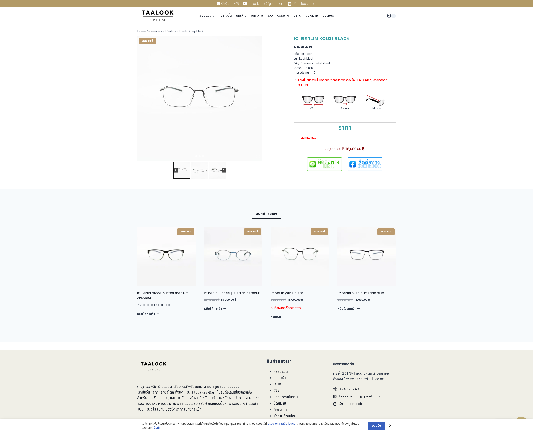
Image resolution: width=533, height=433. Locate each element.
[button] (181, 170)
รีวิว (270, 15)
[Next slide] (224, 170)
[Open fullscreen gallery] (258, 156)
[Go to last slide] (175, 170)
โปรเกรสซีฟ (244, 392)
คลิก (305, 85)
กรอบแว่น (281, 371)
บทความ (257, 15)
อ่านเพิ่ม (276, 317)
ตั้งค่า (157, 428)
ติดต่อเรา (329, 15)
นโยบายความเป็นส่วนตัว (281, 424)
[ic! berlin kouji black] (199, 98)
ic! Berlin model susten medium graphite (163, 295)
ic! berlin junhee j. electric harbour (232, 293)
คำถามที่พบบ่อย (285, 416)
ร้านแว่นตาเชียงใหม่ (172, 387)
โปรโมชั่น (225, 15)
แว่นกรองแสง (147, 403)
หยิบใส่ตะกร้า (146, 314)
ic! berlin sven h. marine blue (360, 293)
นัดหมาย (311, 15)
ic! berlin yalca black (287, 293)
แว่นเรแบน (191, 392)
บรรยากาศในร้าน (289, 15)
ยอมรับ (376, 425)
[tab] (196, 156)
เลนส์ (277, 384)
